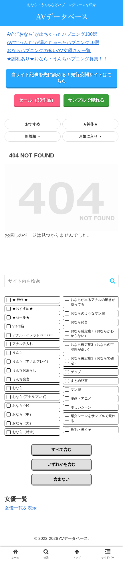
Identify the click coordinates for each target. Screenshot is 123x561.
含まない (61, 479)
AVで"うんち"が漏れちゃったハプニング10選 (53, 42)
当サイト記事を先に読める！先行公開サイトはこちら (61, 77)
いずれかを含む (61, 464)
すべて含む (61, 449)
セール (37, 100)
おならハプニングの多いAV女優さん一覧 (49, 50)
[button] (113, 281)
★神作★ (90, 124)
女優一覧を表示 (21, 507)
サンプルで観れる (86, 100)
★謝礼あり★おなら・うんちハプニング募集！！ (57, 58)
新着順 (32, 136)
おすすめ (32, 124)
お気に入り (90, 136)
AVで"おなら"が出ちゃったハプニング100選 (52, 34)
